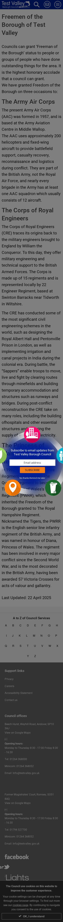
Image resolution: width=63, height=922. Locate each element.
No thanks (24, 478)
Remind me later (37, 478)
